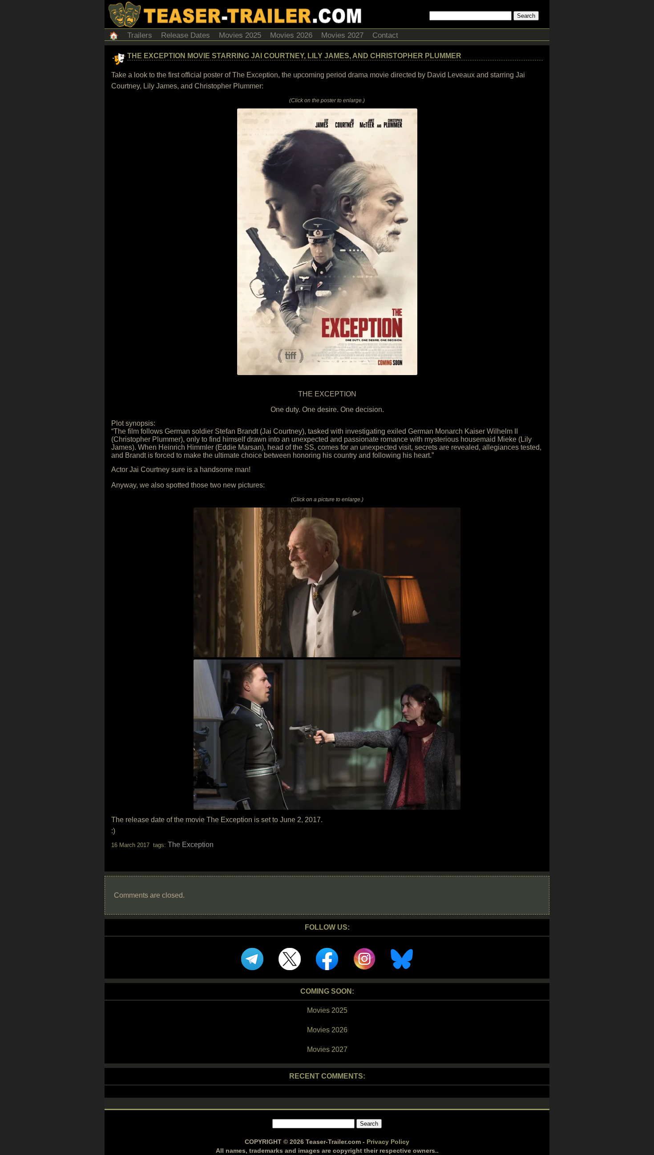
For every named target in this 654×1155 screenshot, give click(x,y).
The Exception (191, 844)
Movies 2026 (291, 35)
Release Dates (185, 35)
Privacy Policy (388, 1141)
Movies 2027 (342, 35)
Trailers (139, 35)
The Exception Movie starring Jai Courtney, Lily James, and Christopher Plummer (294, 56)
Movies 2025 (240, 35)
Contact (385, 35)
